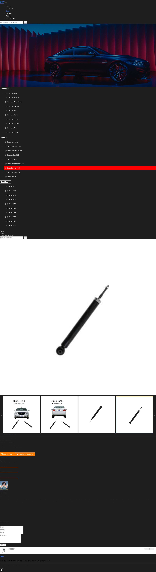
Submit (3, 545)
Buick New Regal (12, 142)
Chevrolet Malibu (12, 106)
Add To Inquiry (8, 454)
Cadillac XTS (11, 191)
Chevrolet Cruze (12, 132)
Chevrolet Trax (11, 93)
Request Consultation (25, 454)
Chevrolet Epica (12, 115)
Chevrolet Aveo (12, 128)
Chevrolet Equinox (13, 97)
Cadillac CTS (11, 221)
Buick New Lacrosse (13, 146)
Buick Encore (11, 177)
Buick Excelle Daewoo (14, 151)
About (8, 16)
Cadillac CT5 (11, 208)
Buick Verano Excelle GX (15, 164)
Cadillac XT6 (11, 199)
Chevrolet (9, 8)
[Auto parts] (2, 2)
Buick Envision (11, 159)
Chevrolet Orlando (13, 123)
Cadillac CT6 (11, 212)
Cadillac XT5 (11, 195)
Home (8, 6)
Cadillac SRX (11, 217)
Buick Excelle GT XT (13, 172)
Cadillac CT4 (11, 204)
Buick (8, 11)
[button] (1, 414)
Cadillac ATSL (11, 186)
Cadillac (9, 13)
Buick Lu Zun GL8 (12, 155)
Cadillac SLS (11, 225)
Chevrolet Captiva (12, 119)
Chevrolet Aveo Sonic (14, 102)
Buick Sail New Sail (13, 168)
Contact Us (10, 18)
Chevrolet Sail (11, 110)
